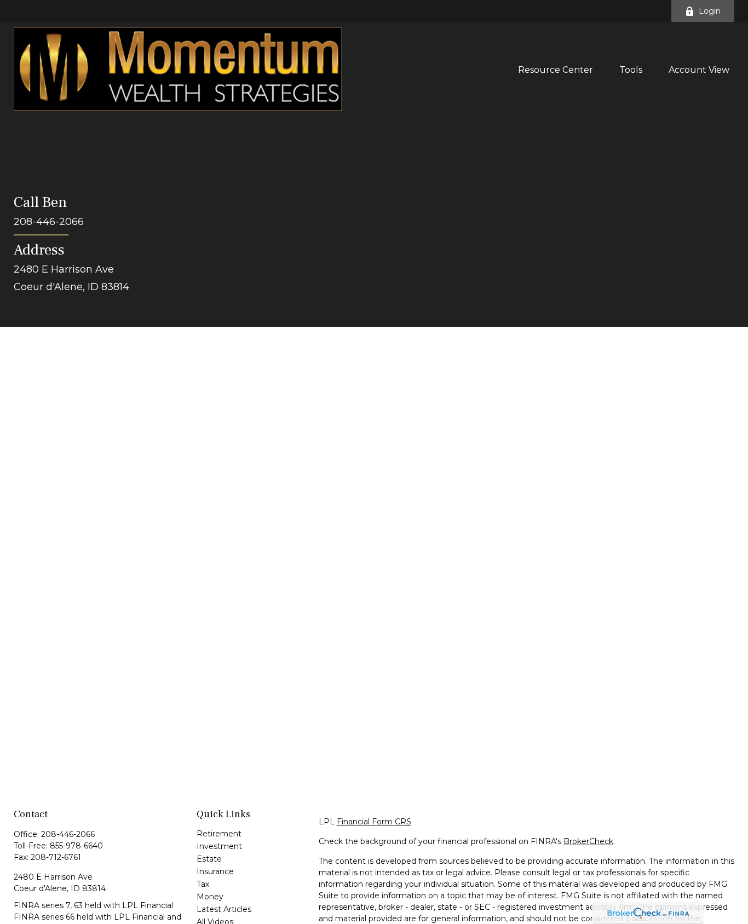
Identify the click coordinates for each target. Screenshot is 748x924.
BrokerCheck (588, 841)
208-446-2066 (68, 834)
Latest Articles (224, 909)
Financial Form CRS (374, 822)
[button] (555, 69)
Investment (219, 846)
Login (710, 11)
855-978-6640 (76, 846)
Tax (203, 884)
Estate (209, 859)
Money (210, 897)
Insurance (215, 871)
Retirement (219, 834)
